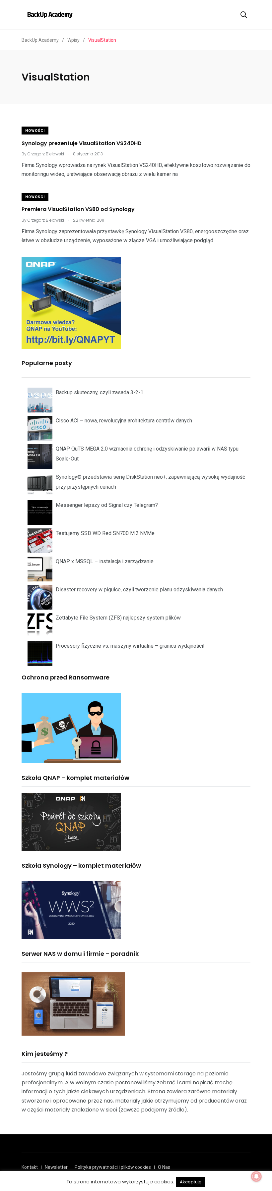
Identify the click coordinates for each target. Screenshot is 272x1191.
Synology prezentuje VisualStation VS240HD (82, 143)
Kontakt (30, 1167)
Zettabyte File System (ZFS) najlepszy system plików (118, 618)
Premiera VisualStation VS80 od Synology (78, 209)
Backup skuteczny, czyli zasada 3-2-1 (99, 392)
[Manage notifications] (256, 1176)
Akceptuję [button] (190, 1182)
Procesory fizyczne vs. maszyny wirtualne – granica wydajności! (130, 646)
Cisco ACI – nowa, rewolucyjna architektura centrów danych (124, 420)
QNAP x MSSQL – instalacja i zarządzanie (105, 561)
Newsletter (56, 1167)
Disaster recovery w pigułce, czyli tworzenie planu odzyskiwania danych (139, 589)
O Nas (164, 1167)
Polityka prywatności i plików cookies (113, 1167)
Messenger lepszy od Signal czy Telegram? (107, 505)
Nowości (35, 131)
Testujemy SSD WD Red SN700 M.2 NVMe (105, 533)
